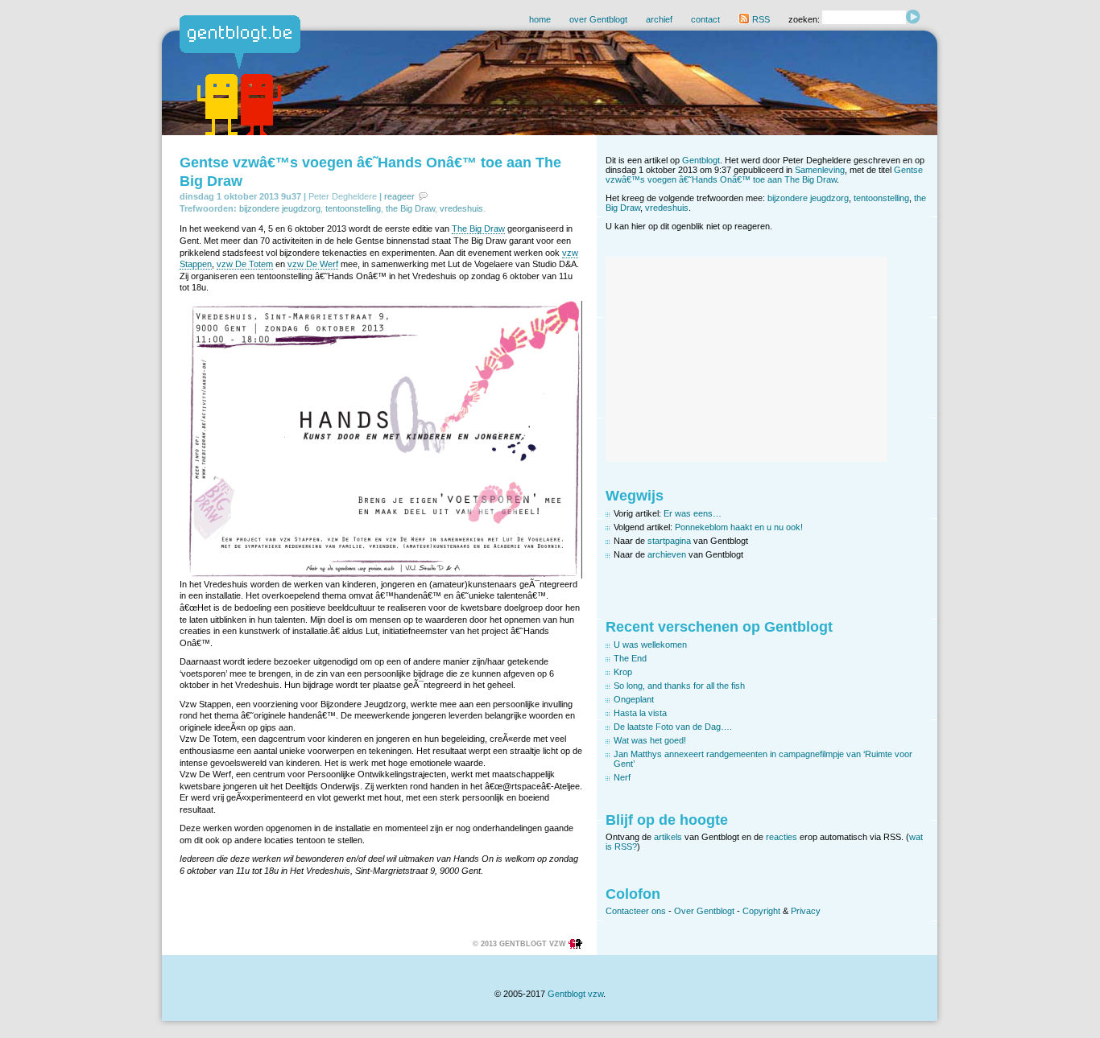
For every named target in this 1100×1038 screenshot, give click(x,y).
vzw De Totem (245, 264)
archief (659, 19)
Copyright (761, 911)
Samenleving (820, 170)
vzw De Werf (312, 264)
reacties (781, 837)
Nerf (622, 777)
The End (630, 658)
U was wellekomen (650, 644)
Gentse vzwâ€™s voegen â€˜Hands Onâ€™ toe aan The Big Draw (764, 174)
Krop (623, 672)
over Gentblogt (598, 19)
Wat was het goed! (650, 740)
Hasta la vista (640, 713)
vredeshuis (461, 208)
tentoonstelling (353, 208)
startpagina (669, 541)
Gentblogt (701, 160)
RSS (760, 19)
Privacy (806, 911)
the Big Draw (410, 208)
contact (705, 19)
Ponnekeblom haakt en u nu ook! (739, 527)
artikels (668, 837)
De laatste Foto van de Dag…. (673, 726)
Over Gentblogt (704, 911)
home (540, 19)
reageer (399, 196)
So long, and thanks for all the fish (679, 685)
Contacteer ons (636, 911)
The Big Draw (478, 228)
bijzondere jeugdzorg (279, 208)
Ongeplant (634, 699)
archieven (666, 554)
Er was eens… (693, 513)
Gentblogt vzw (575, 994)
